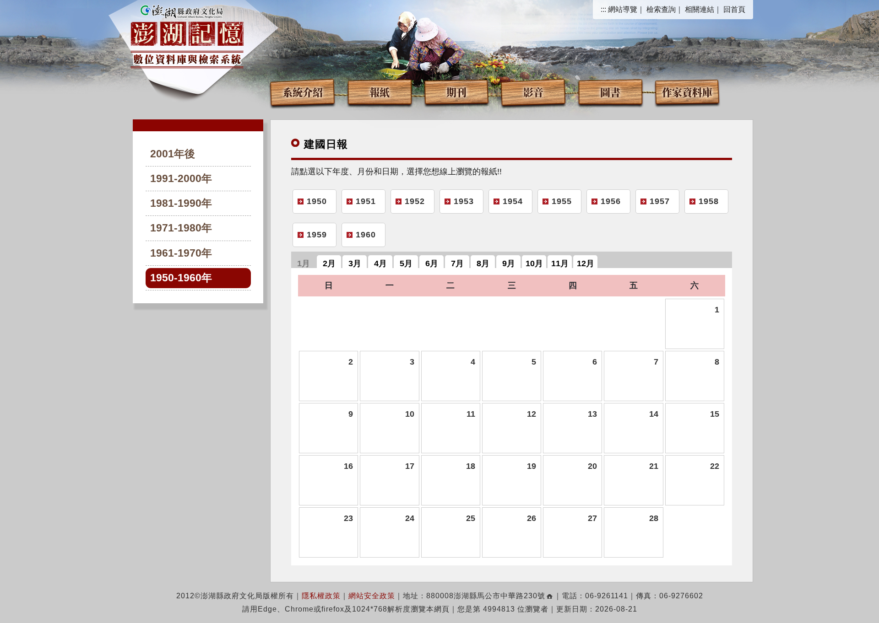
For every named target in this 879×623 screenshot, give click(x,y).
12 (531, 414)
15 (714, 414)
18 (470, 466)
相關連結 (699, 9)
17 (409, 466)
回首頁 (734, 9)
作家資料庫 (687, 92)
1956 (611, 201)
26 (531, 518)
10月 (534, 263)
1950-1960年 (181, 278)
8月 (483, 263)
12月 (585, 263)
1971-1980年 (181, 228)
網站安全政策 (371, 596)
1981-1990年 (181, 203)
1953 (464, 201)
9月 (508, 263)
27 (592, 518)
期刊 (456, 92)
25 (470, 518)
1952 (415, 201)
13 (592, 414)
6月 (431, 263)
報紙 (379, 92)
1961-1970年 (181, 253)
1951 (366, 201)
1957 (660, 201)
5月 (406, 263)
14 (653, 414)
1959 (317, 234)
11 (471, 414)
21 (653, 466)
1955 (562, 201)
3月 (354, 263)
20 (592, 466)
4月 (380, 263)
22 (714, 466)
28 (653, 518)
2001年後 (172, 154)
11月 (560, 263)
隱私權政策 (321, 596)
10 (409, 414)
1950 (317, 201)
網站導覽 (622, 9)
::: (603, 9)
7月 (457, 263)
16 (348, 466)
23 (348, 518)
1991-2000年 (181, 178)
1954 (513, 201)
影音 (533, 92)
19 (531, 466)
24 (409, 518)
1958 (709, 201)
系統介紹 (302, 92)
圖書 (610, 92)
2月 (329, 263)
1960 (366, 234)
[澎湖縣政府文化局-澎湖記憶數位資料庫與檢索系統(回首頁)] (187, 35)
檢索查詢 (661, 9)
